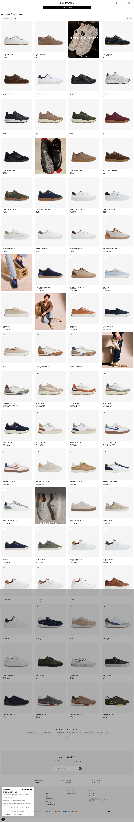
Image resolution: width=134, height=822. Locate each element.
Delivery (47, 793)
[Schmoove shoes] (67, 3)
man (64, 764)
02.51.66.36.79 (94, 798)
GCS (47, 796)
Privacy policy (49, 802)
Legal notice (48, 799)
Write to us (91, 793)
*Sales (47, 806)
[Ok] (116, 3)
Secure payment (49, 798)
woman (71, 764)
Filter (129, 18)
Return (47, 795)
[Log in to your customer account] (121, 3)
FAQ (47, 801)
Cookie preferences (50, 804)
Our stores (91, 795)
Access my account (71, 793)
